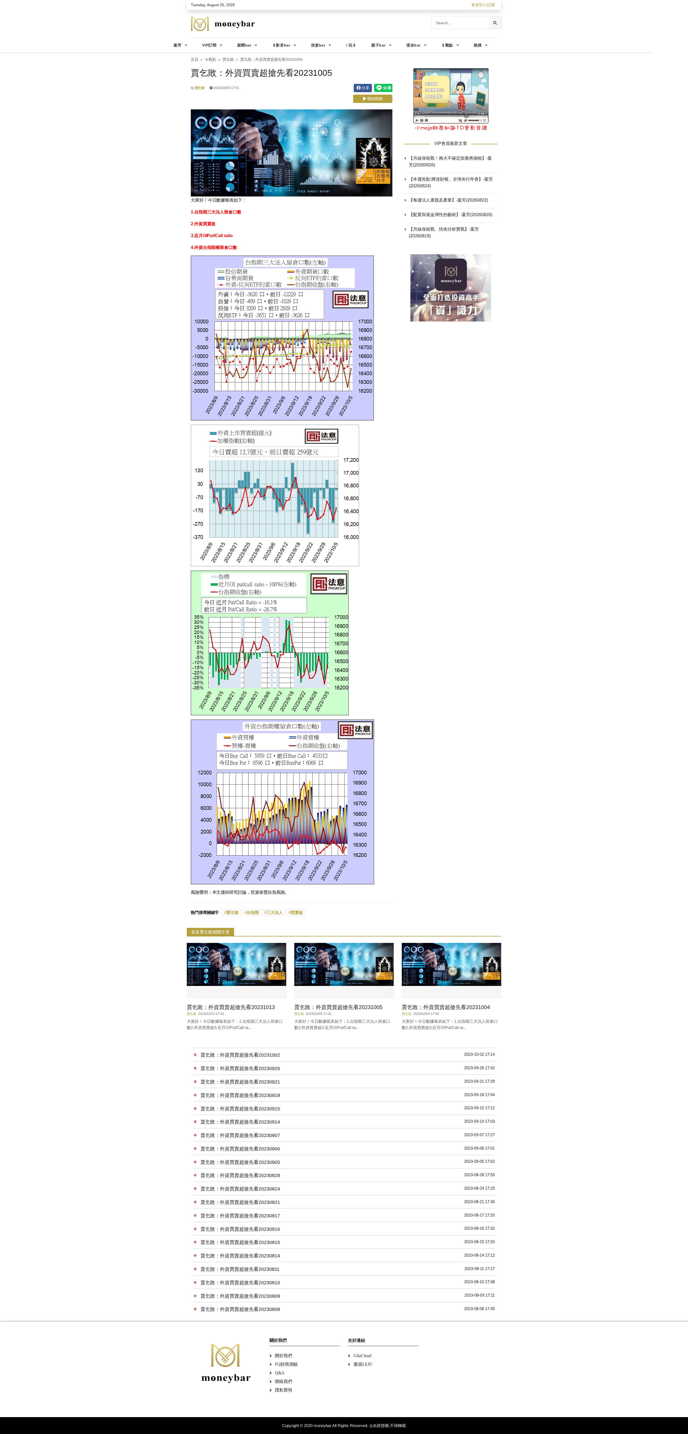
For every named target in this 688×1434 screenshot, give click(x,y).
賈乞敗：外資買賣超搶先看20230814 (240, 1255)
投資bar (318, 45)
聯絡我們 (283, 1381)
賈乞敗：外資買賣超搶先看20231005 (338, 1007)
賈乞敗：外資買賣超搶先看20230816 (240, 1229)
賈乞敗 (228, 60)
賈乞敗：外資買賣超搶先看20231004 (446, 1007)
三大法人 (275, 912)
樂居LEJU (363, 1364)
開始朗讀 (374, 98)
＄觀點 (447, 45)
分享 (365, 88)
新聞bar (244, 45)
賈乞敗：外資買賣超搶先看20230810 (240, 1282)
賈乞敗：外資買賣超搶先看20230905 (240, 1162)
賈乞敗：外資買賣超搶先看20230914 (240, 1122)
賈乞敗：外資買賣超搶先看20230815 (240, 1242)
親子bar (378, 45)
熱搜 (478, 45)
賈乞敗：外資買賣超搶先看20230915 (240, 1108)
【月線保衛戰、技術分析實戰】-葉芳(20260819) (444, 232)
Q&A (280, 1373)
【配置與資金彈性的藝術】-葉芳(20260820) (450, 214)
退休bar (413, 45)
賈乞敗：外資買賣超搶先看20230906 (240, 1149)
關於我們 (283, 1355)
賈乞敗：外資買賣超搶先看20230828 (240, 1175)
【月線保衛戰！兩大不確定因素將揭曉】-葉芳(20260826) (450, 161)
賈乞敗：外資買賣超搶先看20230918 (240, 1095)
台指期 (253, 912)
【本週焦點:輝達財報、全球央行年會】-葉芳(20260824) (451, 182)
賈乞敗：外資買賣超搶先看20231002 (240, 1055)
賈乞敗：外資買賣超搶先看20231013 (231, 1007)
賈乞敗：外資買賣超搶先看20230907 (240, 1135)
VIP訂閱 (209, 45)
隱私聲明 (283, 1390)
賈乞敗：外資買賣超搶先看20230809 (240, 1296)
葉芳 (177, 45)
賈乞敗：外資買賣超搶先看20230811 (240, 1269)
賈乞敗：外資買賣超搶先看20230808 (240, 1309)
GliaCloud (362, 1355)
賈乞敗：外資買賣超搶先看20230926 (240, 1068)
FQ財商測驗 (286, 1364)
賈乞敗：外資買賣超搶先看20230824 (240, 1189)
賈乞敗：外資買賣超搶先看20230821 (240, 1202)
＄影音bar (281, 45)
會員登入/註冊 (483, 5)
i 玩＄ (351, 45)
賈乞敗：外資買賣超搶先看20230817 (240, 1215)
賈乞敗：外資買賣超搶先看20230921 (240, 1082)
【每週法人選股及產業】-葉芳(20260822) (448, 200)
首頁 (194, 60)
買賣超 (297, 912)
